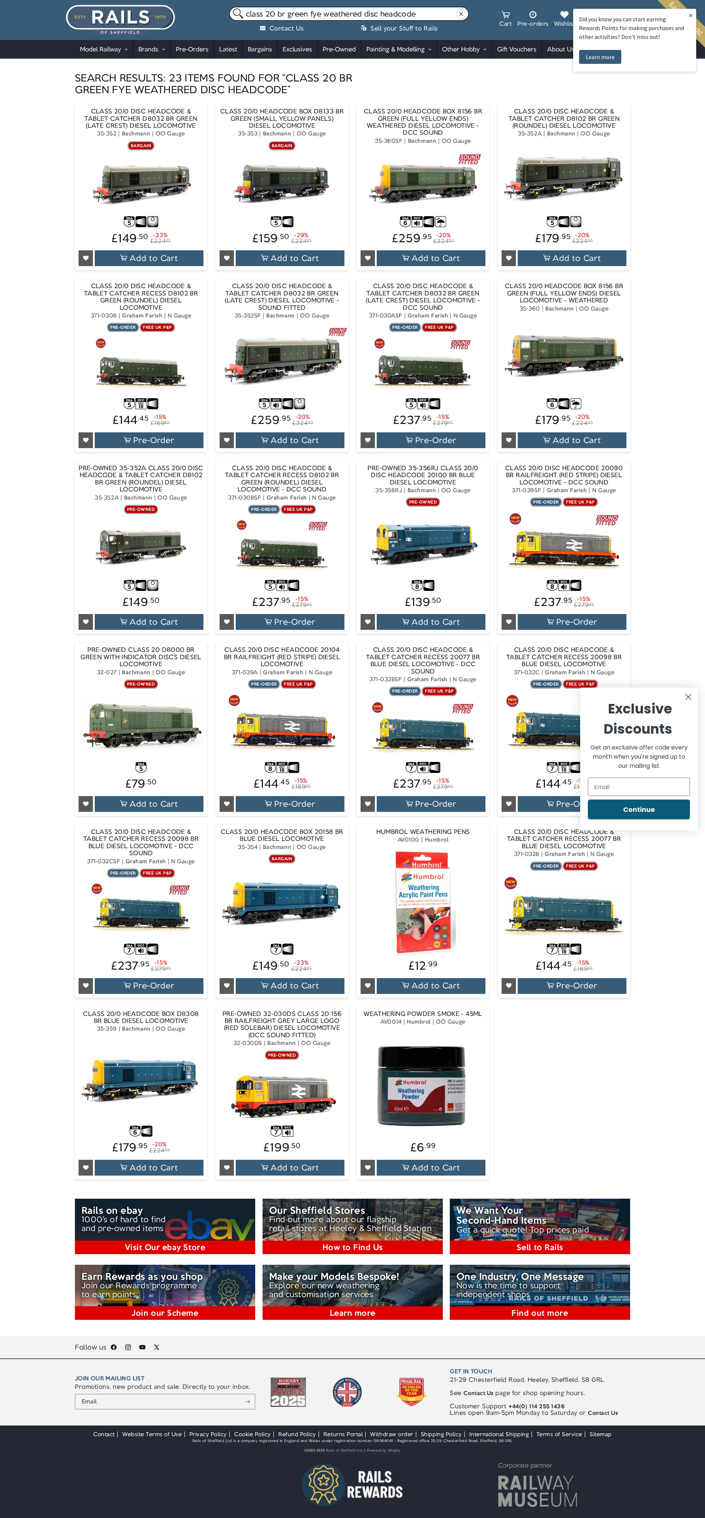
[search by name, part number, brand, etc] (236, 14)
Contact (104, 1434)
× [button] (691, 15)
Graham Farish (142, 315)
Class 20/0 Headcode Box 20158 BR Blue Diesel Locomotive (282, 835)
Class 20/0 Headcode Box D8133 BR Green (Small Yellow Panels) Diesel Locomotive (282, 118)
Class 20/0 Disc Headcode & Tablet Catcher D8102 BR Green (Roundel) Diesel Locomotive (564, 118)
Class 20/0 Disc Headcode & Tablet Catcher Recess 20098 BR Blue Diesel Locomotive (564, 657)
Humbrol (437, 839)
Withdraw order (391, 1434)
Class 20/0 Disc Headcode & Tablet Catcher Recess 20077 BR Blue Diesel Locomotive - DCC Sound (423, 660)
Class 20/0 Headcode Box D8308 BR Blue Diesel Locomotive (141, 1017)
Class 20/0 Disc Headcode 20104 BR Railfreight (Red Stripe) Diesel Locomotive (282, 657)
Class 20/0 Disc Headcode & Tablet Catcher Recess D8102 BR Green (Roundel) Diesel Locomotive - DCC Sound (282, 479)
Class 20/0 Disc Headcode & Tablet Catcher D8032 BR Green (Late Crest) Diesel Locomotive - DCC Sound (423, 297)
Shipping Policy (441, 1434)
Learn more (600, 57)
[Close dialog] (688, 697)
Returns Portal (343, 1434)
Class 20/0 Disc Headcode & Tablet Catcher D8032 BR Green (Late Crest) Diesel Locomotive (140, 118)
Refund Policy (297, 1434)
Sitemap (601, 1434)
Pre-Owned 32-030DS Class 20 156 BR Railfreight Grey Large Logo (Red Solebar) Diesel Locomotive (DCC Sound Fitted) (282, 1024)
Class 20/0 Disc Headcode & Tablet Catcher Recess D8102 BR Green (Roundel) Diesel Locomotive (141, 297)
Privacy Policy (208, 1434)
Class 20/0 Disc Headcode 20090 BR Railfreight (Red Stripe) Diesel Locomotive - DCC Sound (564, 475)
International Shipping (499, 1434)
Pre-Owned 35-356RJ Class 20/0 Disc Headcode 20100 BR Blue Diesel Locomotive (423, 475)
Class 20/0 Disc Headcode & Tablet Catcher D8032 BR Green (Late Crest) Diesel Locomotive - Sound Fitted (282, 297)
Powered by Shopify (384, 1450)
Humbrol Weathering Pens (423, 831)
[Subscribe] (248, 1401)
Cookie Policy (252, 1434)
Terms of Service (559, 1434)
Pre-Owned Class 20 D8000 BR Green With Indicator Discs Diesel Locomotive (141, 657)
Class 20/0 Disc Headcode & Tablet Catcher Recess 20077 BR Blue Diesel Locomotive (564, 839)
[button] (505, 20)
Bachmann (136, 133)
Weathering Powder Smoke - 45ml (423, 1013)
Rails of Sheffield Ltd (344, 1450)
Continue (639, 809)
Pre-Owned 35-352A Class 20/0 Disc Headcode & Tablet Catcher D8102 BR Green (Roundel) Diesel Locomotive (141, 479)
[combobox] (349, 14)
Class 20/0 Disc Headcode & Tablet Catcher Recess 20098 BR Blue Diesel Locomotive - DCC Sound (141, 842)
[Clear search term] (461, 14)
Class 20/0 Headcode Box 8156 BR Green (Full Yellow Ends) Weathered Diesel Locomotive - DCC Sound (423, 122)
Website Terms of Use (152, 1434)
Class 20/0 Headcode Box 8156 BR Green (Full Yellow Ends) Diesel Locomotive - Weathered (564, 293)
